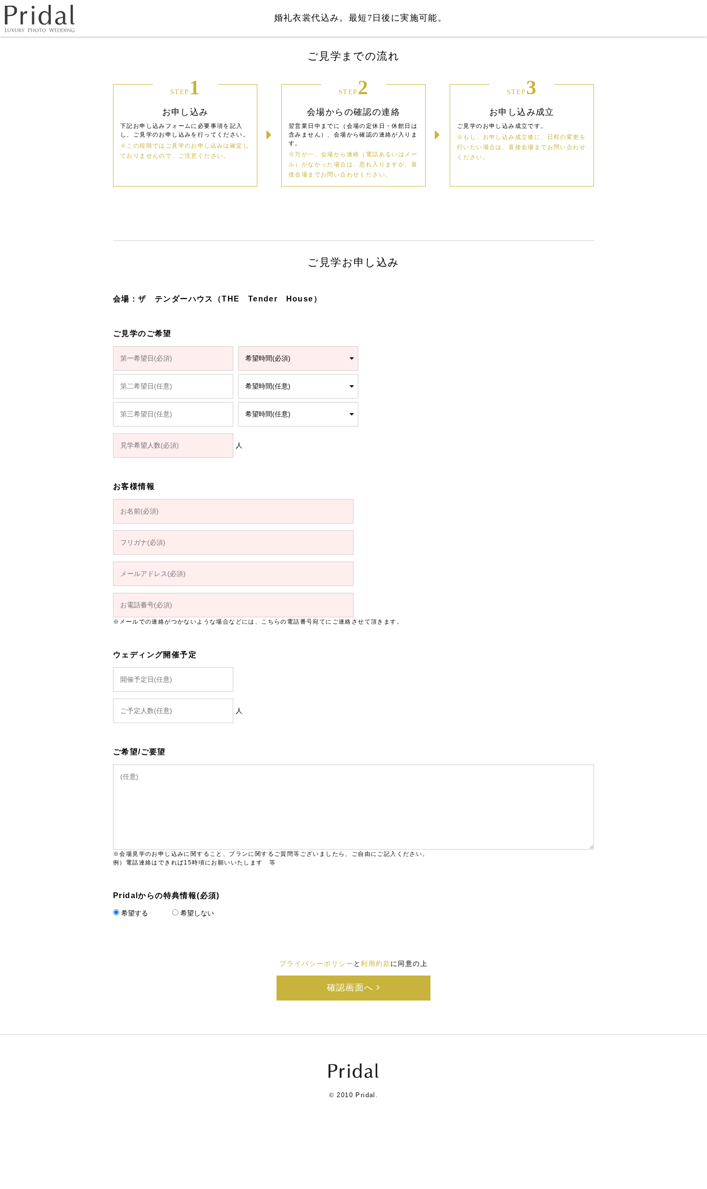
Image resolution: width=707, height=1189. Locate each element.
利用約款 (376, 963)
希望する (134, 913)
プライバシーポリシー (316, 963)
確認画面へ (352, 987)
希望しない (197, 913)
